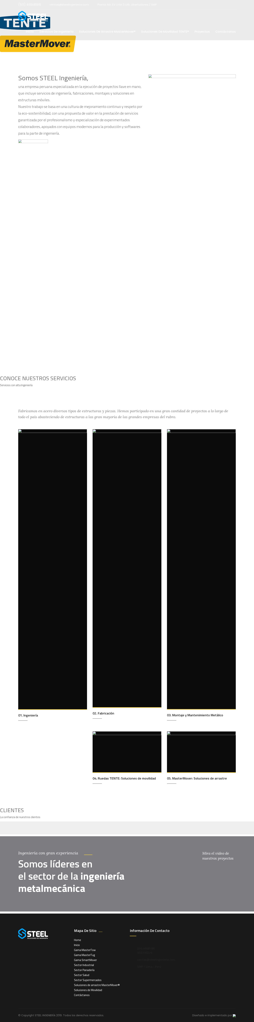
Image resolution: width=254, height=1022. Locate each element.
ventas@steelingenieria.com (69, 4)
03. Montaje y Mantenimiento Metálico (195, 715)
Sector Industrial (84, 965)
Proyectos (202, 31)
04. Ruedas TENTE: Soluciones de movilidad (124, 778)
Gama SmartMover (85, 960)
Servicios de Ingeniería (56, 31)
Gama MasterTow (85, 950)
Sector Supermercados (88, 980)
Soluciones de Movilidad (88, 990)
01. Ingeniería (28, 715)
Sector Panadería (84, 970)
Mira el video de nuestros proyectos (218, 856)
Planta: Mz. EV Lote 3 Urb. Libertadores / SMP (127, 4)
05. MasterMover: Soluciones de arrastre (197, 778)
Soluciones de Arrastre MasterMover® (107, 31)
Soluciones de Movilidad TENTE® (165, 31)
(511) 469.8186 (29, 4)
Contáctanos (225, 31)
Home (77, 940)
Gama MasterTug (84, 955)
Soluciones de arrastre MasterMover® (97, 985)
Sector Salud (81, 975)
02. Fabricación (103, 713)
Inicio (30, 31)
